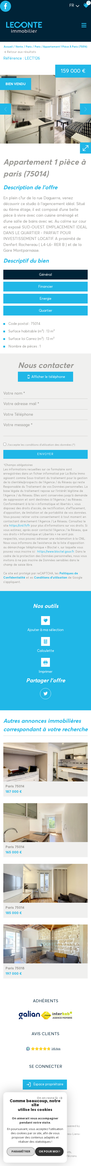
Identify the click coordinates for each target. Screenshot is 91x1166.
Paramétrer (20, 1151)
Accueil (8, 47)
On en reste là (47, 1098)
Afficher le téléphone (48, 377)
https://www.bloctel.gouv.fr (55, 551)
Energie (45, 298)
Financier (45, 286)
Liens (75, 1134)
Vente (19, 47)
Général (45, 274)
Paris (29, 47)
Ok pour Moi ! (49, 1151)
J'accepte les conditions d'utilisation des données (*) (41, 445)
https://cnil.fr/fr (19, 525)
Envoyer (45, 454)
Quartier (45, 310)
